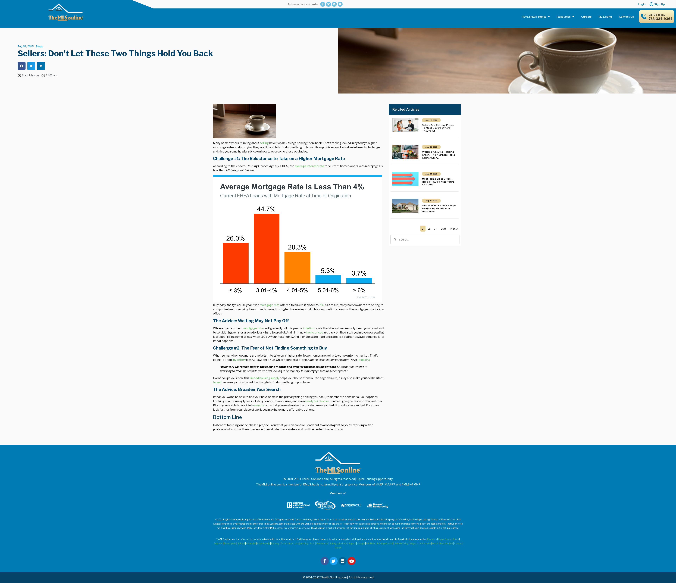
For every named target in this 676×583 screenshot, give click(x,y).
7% (321, 305)
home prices (314, 332)
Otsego (361, 543)
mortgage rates (254, 328)
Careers (586, 16)
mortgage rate (270, 305)
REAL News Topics (533, 16)
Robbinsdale (446, 543)
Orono (435, 543)
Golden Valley (401, 543)
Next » (454, 228)
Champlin (251, 543)
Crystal (457, 543)
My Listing (605, 16)
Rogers (352, 543)
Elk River (370, 543)
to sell (217, 382)
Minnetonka (322, 543)
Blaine (456, 539)
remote (259, 405)
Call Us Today (657, 14)
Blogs (39, 46)
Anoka (284, 543)
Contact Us (626, 16)
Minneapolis (230, 543)
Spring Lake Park (338, 543)
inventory (239, 359)
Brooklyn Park (308, 543)
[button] (22, 66)
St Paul (241, 543)
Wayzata (414, 543)
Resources (564, 16)
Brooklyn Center (385, 543)
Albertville (425, 543)
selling (264, 143)
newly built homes (317, 401)
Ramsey (275, 543)
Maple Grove (444, 539)
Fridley (338, 547)
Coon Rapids (263, 543)
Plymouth (432, 539)
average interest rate (309, 166)
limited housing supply (264, 378)
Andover (218, 543)
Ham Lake (294, 543)
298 (443, 228)
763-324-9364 (660, 19)
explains (364, 359)
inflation (308, 328)
